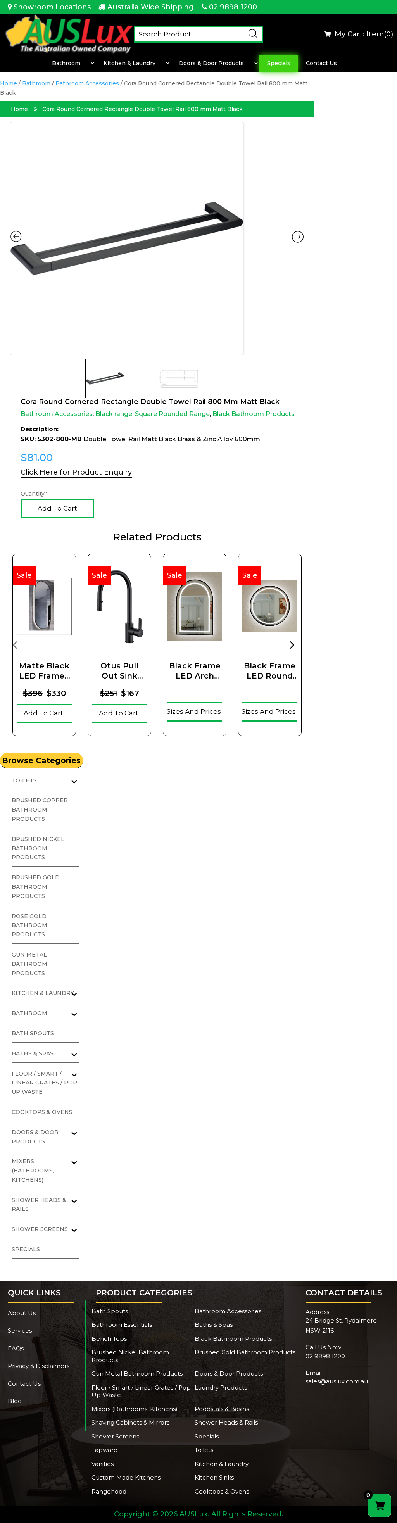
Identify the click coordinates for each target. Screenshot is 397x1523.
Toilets (204, 1450)
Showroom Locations (52, 7)
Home (8, 83)
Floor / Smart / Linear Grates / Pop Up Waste (44, 1083)
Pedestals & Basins (222, 1408)
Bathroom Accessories (87, 83)
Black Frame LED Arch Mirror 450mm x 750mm (195, 671)
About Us (22, 1313)
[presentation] (14, 644)
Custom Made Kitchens (126, 1477)
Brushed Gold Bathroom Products (36, 887)
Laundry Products (221, 1387)
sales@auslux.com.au (337, 1381)
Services (20, 1330)
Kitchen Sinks (214, 1477)
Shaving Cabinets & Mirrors (130, 1422)
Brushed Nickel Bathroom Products (38, 848)
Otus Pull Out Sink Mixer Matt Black (119, 671)
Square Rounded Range (172, 414)
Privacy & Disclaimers (38, 1365)
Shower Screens (115, 1436)
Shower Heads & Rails (226, 1422)
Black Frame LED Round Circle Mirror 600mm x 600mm (269, 671)
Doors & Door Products (211, 63)
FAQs (16, 1348)
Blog (15, 1401)
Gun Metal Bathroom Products (29, 964)
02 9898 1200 (233, 7)
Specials (278, 63)
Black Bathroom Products (253, 414)
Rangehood (108, 1491)
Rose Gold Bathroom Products (29, 925)
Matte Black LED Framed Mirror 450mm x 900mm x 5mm (44, 671)
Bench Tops (109, 1338)
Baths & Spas (214, 1324)
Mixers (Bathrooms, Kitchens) (33, 1170)
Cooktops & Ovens (42, 1112)
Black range (113, 414)
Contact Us (321, 63)
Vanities (102, 1464)
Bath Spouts (33, 1033)
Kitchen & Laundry (129, 63)
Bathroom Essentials (121, 1324)
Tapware (104, 1450)
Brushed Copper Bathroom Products (40, 809)
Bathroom (66, 63)
